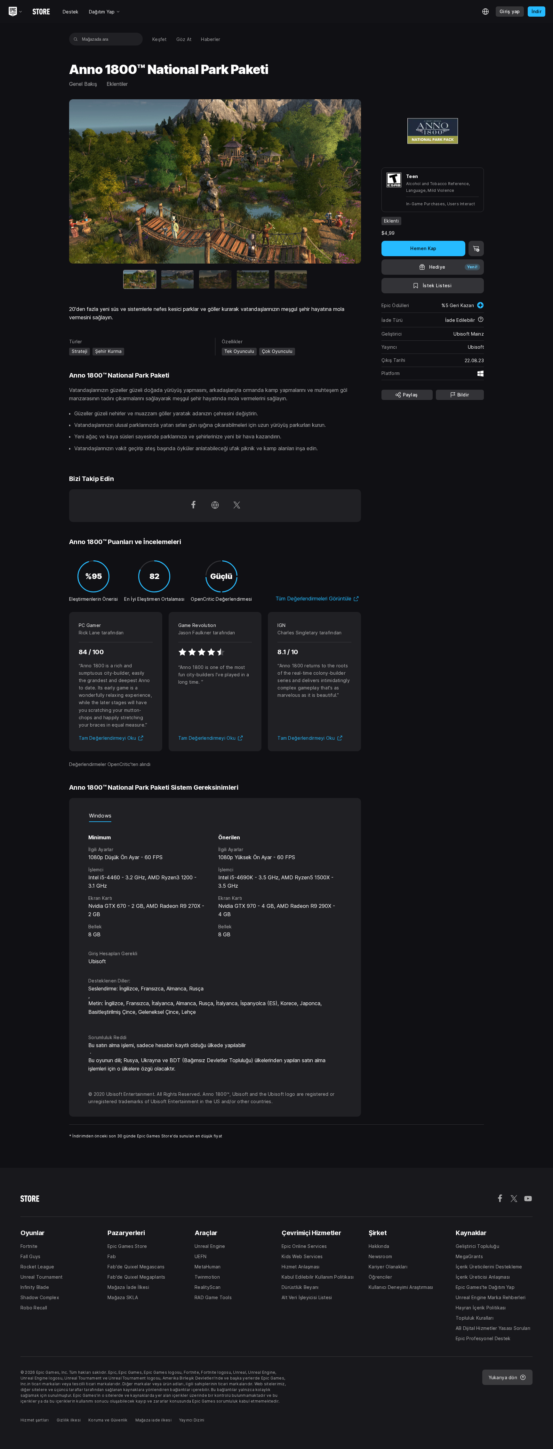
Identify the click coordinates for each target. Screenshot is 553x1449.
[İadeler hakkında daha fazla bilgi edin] (480, 320)
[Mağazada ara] (76, 39)
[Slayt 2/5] (177, 279)
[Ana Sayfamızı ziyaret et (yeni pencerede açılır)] (215, 506)
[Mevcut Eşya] (139, 279)
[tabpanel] (215, 880)
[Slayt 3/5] (215, 279)
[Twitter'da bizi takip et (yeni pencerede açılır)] (236, 506)
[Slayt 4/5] (252, 279)
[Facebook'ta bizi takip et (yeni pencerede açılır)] (193, 506)
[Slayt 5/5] (290, 279)
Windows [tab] (100, 815)
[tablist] (215, 815)
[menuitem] (159, 39)
